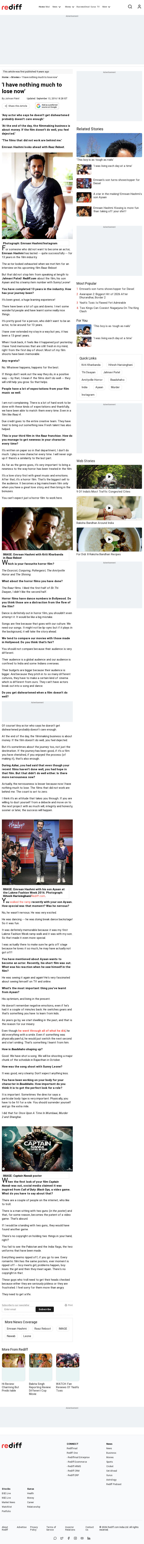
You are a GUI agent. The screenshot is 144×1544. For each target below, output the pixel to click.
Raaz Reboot (42, 1328)
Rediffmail (72, 1448)
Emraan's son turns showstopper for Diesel (107, 289)
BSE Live (6, 1493)
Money (68, 7)
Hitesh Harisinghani (121, 365)
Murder (115, 387)
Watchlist (7, 1507)
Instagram (88, 394)
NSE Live (6, 1498)
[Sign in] (139, 7)
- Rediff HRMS (74, 1466)
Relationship (33, 1507)
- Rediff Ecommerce (77, 1462)
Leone (27, 1336)
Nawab (11, 1336)
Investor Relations (70, 1528)
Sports (109, 1462)
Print (70, 1305)
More (104, 7)
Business (111, 1453)
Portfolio (6, 1511)
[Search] (130, 7)
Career (30, 1502)
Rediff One (72, 1453)
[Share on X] (61, 1538)
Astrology (111, 1479)
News (54, 7)
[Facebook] (68, 1538)
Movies (15, 77)
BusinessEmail (83, 7)
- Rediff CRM (73, 1471)
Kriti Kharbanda (91, 365)
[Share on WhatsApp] (55, 1538)
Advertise (22, 1527)
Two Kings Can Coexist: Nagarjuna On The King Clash (109, 309)
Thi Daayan (88, 372)
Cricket (109, 1466)
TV (98, 7)
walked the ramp (20, 902)
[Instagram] (75, 1538)
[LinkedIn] (88, 1538)
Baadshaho (117, 379)
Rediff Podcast (114, 1484)
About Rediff (5, 1528)
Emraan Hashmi (17, 1328)
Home (42, 7)
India (85, 387)
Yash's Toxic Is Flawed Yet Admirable (103, 302)
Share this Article (17, 106)
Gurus (93, 7)
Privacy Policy (34, 1528)
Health (30, 1493)
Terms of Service (51, 1528)
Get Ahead (111, 1471)
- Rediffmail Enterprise (78, 1457)
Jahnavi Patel (12, 98)
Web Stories (85, 461)
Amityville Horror (92, 379)
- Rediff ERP (73, 1475)
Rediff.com (38, 896)
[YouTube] (82, 1538)
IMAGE (63, 1328)
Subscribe (45, 1309)
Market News (8, 1502)
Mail (48, 7)
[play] (109, 477)
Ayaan (99, 387)
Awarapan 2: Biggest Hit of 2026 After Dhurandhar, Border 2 (104, 295)
